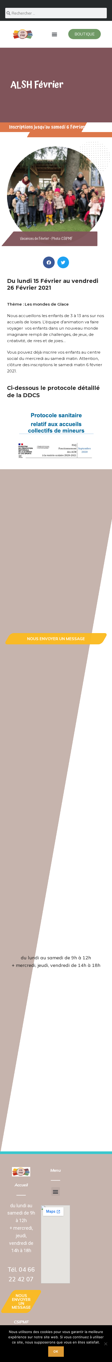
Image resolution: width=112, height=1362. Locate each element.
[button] (54, 34)
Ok (55, 1351)
